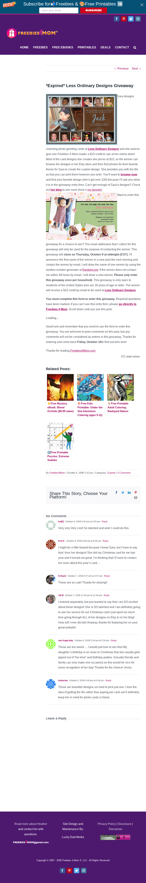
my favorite (94, 189)
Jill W (61, 595)
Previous (123, 68)
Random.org (90, 269)
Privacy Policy (107, 823)
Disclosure (124, 823)
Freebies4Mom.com (82, 350)
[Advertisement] (32, 87)
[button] (73, 7)
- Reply (104, 521)
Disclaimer (115, 829)
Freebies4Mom (57, 472)
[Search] (135, 47)
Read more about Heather (30, 823)
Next (135, 68)
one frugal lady (65, 640)
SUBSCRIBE (93, 10)
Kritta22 (62, 576)
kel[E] (61, 521)
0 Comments (124, 472)
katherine (63, 680)
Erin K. (61, 541)
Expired (111, 472)
